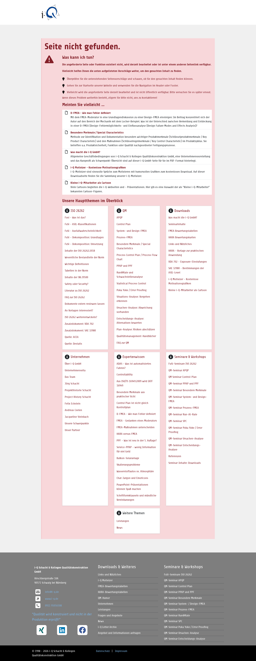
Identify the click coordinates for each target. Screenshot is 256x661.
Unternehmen (80, 357)
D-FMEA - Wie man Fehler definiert (91, 113)
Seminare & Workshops (190, 357)
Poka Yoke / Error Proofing (132, 290)
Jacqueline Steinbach (77, 416)
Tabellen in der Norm (76, 270)
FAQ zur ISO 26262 (75, 297)
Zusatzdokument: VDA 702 (79, 323)
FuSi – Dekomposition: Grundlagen (84, 237)
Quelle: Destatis (73, 343)
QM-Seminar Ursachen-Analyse (185, 438)
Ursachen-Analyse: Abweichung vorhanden (134, 309)
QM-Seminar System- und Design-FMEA (187, 399)
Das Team (70, 376)
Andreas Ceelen (73, 410)
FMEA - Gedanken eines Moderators (137, 420)
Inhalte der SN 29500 (76, 277)
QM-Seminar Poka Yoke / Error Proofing (185, 430)
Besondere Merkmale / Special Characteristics (97, 132)
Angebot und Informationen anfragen (119, 632)
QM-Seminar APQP (178, 370)
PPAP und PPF (124, 265)
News (120, 527)
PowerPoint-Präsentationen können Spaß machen (132, 486)
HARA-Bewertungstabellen (113, 592)
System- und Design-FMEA (132, 230)
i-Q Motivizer (105, 580)
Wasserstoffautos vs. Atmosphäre (135, 471)
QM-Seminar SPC (177, 421)
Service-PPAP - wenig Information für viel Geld (136, 449)
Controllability (125, 374)
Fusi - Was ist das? (75, 217)
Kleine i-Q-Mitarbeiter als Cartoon (91, 182)
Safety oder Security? (76, 283)
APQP (120, 217)
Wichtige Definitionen (77, 264)
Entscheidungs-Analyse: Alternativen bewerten (130, 320)
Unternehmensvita (75, 370)
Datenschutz (103, 651)
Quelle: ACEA (72, 337)
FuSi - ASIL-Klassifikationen (80, 224)
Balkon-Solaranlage (128, 458)
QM (125, 211)
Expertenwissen (134, 357)
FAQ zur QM (123, 342)
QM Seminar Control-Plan (182, 376)
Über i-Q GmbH (73, 363)
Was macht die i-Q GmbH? (85, 152)
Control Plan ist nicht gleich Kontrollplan (132, 405)
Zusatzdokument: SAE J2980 (80, 330)
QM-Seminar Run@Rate (177, 615)
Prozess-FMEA (125, 237)
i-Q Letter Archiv (107, 627)
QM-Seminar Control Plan (178, 586)
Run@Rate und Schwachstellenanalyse (130, 274)
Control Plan (124, 224)
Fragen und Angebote (110, 615)
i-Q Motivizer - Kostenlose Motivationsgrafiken (98, 167)
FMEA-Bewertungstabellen (113, 586)
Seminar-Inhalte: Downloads (184, 462)
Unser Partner (72, 430)
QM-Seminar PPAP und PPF (183, 383)
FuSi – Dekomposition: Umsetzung (84, 244)
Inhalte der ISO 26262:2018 (80, 250)
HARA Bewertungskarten (182, 237)
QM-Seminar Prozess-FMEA (183, 407)
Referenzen (174, 456)
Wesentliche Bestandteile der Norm (84, 257)
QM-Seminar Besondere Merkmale (187, 390)
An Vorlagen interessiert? (79, 310)
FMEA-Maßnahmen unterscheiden (136, 427)
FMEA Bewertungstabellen (183, 230)
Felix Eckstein (72, 403)
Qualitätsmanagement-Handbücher (136, 336)
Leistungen (123, 521)
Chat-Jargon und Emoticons (132, 478)
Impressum (121, 651)
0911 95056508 (53, 605)
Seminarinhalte (176, 224)
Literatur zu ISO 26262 (77, 290)
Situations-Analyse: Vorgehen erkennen (133, 298)
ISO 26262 (77, 211)
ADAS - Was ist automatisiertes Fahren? (134, 365)
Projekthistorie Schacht (78, 390)
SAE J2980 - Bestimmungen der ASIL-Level (186, 270)
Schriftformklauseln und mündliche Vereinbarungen (136, 497)
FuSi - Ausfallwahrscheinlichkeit (83, 230)
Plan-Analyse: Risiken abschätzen (136, 329)
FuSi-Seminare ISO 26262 (182, 363)
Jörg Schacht (72, 383)
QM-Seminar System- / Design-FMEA (184, 603)
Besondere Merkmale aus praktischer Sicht (131, 394)
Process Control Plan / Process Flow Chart (137, 257)
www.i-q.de (51, 598)
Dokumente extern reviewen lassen (85, 303)
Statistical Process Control (131, 283)
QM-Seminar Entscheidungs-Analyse (184, 447)
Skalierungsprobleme (128, 464)
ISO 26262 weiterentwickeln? (81, 317)
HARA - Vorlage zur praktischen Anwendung (186, 253)
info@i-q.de (52, 591)
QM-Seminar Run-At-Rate (182, 414)
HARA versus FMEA (127, 433)
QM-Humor (104, 597)
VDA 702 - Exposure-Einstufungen (187, 261)
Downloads (182, 211)
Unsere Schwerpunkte (77, 423)
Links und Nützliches (180, 244)
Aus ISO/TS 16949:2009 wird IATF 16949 (135, 383)
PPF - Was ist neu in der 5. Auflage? (137, 440)
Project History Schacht (78, 396)
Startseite (88, 85)
